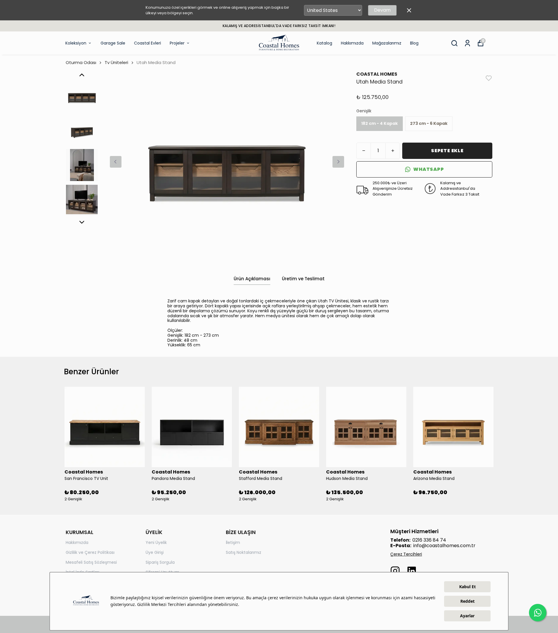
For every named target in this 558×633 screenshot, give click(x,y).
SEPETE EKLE (447, 150)
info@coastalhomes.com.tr (444, 545)
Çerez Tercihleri (406, 554)
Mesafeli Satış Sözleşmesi (91, 562)
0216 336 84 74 (429, 540)
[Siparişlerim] (467, 43)
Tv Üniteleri (116, 62)
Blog (414, 43)
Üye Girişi (155, 552)
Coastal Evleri (147, 43)
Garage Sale (113, 43)
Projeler (177, 43)
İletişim (233, 542)
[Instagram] (395, 571)
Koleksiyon (75, 43)
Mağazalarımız (386, 43)
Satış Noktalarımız (243, 552)
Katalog (324, 43)
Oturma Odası (81, 62)
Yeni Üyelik (156, 542)
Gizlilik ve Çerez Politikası (90, 552)
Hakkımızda (352, 43)
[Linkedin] (411, 571)
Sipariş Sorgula (160, 562)
